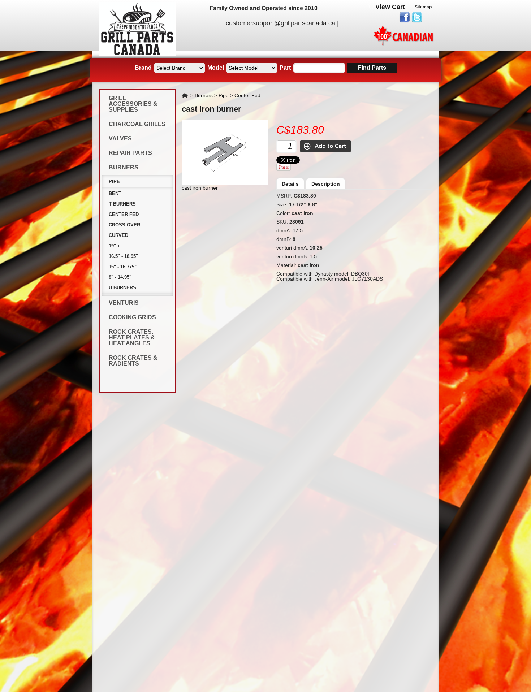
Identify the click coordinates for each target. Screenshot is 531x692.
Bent (115, 193)
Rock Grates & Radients (133, 361)
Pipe (114, 181)
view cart (390, 6)
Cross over (124, 225)
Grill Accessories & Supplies (133, 104)
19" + (114, 245)
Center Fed (124, 214)
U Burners (122, 287)
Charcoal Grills (137, 124)
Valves (120, 138)
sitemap (423, 6)
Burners (123, 167)
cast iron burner (211, 108)
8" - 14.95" (120, 277)
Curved (118, 235)
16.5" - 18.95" (123, 256)
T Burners (122, 204)
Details (290, 184)
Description (325, 184)
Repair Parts (130, 153)
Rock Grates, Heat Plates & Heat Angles (132, 337)
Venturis (124, 303)
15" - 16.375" (123, 266)
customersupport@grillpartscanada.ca (280, 23)
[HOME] (137, 54)
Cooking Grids (132, 317)
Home (185, 95)
